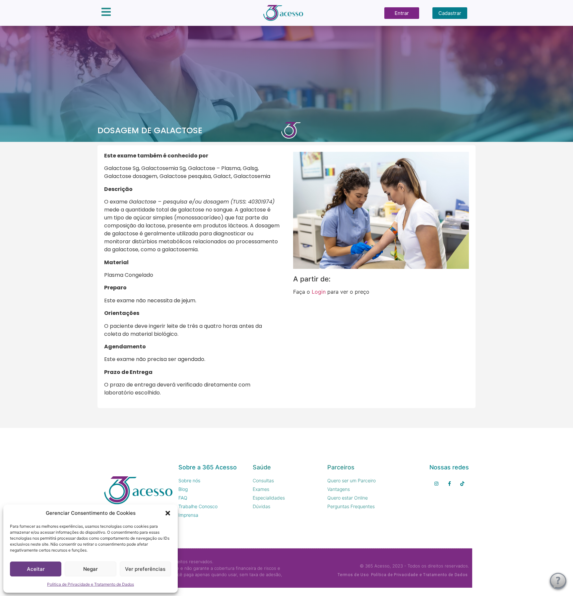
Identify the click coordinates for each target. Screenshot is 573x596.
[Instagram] (436, 483)
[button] (167, 513)
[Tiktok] (462, 483)
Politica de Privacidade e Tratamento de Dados (90, 584)
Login (319, 291)
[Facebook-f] (449, 483)
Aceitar (36, 569)
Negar (90, 569)
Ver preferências (145, 569)
